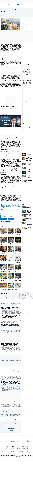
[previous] (6, 419)
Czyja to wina (3, 54)
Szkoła (6, 448)
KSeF (29, 6)
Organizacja (1, 447)
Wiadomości (1, 451)
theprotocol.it (28, 451)
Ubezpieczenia (7, 440)
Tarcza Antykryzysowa (3, 297)
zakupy (4, 213)
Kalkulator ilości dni (25, 101)
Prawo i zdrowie (12, 443)
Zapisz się (11, 428)
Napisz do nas (11, 216)
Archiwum (28, 448)
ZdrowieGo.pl (28, 447)
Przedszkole (7, 447)
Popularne (25, 65)
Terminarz (25, 127)
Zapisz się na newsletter (18, 216)
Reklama (26, 455)
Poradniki (13, 296)
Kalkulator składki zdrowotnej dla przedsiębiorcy (27, 90)
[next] (15, 419)
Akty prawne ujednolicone (13, 451)
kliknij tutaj (14, 431)
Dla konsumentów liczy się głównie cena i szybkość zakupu (9, 205)
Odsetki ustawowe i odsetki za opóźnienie (26, 111)
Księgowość (4, 6)
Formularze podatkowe (29, 450)
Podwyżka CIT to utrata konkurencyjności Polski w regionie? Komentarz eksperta (27, 69)
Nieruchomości (23, 6)
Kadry (7, 6)
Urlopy (6, 441)
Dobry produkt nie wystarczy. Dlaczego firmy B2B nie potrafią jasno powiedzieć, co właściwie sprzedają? (26, 73)
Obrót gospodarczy (2, 440)
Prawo (15, 6)
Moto (21, 6)
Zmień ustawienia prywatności (11, 455)
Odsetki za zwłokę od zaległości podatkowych (27, 113)
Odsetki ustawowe (24, 450)
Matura (6, 451)
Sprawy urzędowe (13, 441)
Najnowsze (27, 65)
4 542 (13, 419)
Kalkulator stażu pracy (18, 450)
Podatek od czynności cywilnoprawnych (25, 119)
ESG (7, 297)
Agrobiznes (6, 296)
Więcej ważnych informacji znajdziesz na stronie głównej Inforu (11, 209)
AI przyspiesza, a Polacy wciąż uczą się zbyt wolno (27, 85)
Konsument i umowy (13, 440)
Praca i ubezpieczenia (18, 440)
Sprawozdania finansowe (24, 443)
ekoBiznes (10, 296)
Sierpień (29, 127)
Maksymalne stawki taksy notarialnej (26, 121)
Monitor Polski (12, 448)
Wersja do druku (4, 216)
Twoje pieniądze (18, 6)
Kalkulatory (26, 89)
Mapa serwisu (29, 455)
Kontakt (23, 455)
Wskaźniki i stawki (24, 446)
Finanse (28, 440)
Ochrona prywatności (4, 455)
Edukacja (27, 6)
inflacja (1, 213)
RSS (21, 455)
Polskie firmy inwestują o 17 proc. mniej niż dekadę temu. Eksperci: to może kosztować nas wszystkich (27, 82)
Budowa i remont (29, 441)
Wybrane (30, 65)
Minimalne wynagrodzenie (24, 448)
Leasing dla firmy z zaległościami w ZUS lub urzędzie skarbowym (27, 84)
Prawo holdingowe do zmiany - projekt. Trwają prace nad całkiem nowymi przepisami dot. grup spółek (27, 67)
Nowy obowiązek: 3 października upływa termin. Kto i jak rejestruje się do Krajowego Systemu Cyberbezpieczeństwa (27, 76)
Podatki (4, 296)
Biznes (9, 6)
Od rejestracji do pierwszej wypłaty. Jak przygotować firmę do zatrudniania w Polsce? (27, 78)
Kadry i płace (1, 450)
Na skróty (28, 446)
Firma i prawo (24, 152)
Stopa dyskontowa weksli (26, 122)
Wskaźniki (25, 110)
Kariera (19, 455)
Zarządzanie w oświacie (8, 450)
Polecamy (23, 204)
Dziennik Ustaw (12, 447)
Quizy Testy (24, 123)
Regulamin (17, 455)
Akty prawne (12, 446)
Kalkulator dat (24, 102)
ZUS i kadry (1, 441)
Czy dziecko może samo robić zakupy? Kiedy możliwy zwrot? (10, 204)
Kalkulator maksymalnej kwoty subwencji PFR (26, 100)
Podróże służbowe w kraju (24, 447)
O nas (1, 455)
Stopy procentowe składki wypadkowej (26, 115)
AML (22, 444)
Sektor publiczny (12, 6)
